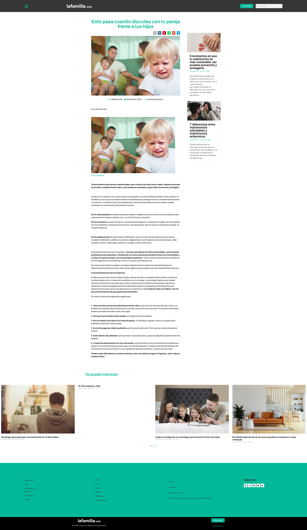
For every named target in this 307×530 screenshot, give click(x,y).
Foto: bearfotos (97, 175)
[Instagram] (250, 485)
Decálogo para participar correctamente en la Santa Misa (30, 437)
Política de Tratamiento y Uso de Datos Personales (190, 498)
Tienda (172, 482)
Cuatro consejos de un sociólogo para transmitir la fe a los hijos (187, 437)
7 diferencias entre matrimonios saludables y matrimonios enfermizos (202, 130)
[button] (155, 33)
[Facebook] (245, 485)
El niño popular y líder (89, 386)
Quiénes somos (175, 493)
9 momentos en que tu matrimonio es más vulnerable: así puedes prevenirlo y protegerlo (203, 62)
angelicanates (219, 526)
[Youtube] (258, 485)
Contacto (173, 487)
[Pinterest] (254, 485)
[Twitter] (262, 485)
